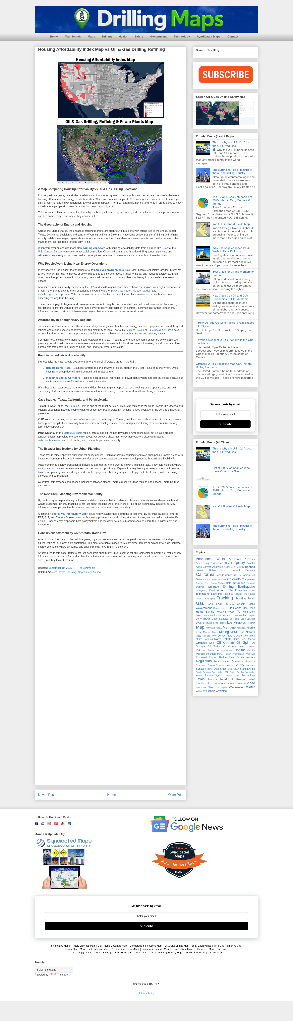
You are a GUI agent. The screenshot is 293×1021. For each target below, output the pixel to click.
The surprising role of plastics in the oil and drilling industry (232, 171)
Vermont (242, 683)
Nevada (206, 636)
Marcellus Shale (73, 432)
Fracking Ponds (245, 598)
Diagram (213, 586)
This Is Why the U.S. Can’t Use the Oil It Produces (231, 144)
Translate (62, 974)
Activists (250, 559)
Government (158, 36)
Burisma (250, 570)
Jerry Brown (203, 618)
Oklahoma (229, 646)
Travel (223, 679)
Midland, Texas (135, 329)
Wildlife (199, 691)
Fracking (224, 597)
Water (250, 687)
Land (243, 619)
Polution (211, 653)
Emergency (201, 590)
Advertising (202, 563)
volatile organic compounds (54, 294)
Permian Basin (77, 405)
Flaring (251, 594)
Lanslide (251, 619)
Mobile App (237, 632)
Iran (240, 615)
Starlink (240, 672)
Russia (229, 665)
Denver (200, 586)
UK (231, 679)
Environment (217, 590)
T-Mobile (227, 675)
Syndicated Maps (208, 36)
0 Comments (87, 567)
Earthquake (246, 586)
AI (226, 563)
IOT (231, 615)
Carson (246, 575)
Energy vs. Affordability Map (69, 513)
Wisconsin (209, 691)
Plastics (251, 650)
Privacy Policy (146, 993)
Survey (209, 675)
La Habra (234, 619)
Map (80, 572)
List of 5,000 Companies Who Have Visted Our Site (231, 469)
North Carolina (204, 639)
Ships (223, 668)
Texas (200, 679)
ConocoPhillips (217, 583)
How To (234, 611)
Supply (199, 675)
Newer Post (46, 794)
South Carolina (203, 672)
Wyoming (221, 691)
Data (228, 583)
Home (54, 36)
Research (237, 661)
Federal (238, 594)
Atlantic (240, 567)
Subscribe (225, 424)
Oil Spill (242, 643)
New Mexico (234, 635)
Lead (199, 622)
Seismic (209, 669)
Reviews (220, 665)
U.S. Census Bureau (50, 251)
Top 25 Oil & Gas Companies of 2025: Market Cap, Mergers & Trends (232, 200)
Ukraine (240, 679)
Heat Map (249, 608)
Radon (223, 657)
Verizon (233, 683)
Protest (213, 657)
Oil (219, 643)
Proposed (201, 657)
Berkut (200, 570)
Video (251, 683)
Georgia (230, 604)
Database (239, 582)
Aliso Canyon (203, 567)
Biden (212, 570)
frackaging (210, 598)
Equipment (241, 590)
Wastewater (236, 687)
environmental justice (50, 468)
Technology (182, 36)
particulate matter (121, 290)
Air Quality (236, 563)
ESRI (252, 590)
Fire (245, 593)
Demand (251, 583)
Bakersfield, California (160, 329)
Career (237, 575)
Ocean (251, 639)
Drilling (107, 36)
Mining (224, 632)
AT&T (234, 567)
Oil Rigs (228, 642)
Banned (250, 566)
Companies (248, 579)
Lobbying (207, 623)
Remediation (221, 661)
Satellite (250, 665)
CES (207, 579)
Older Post (175, 794)
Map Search (73, 36)
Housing (71, 572)
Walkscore (201, 687)
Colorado (234, 579)
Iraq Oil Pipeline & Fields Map (231, 224)
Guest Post (219, 608)
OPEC (242, 646)
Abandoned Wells (210, 559)
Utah (217, 683)
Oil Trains (213, 646)
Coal (224, 579)
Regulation (204, 661)
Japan (252, 615)
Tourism (212, 679)
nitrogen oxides (141, 290)
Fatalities (228, 593)
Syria (218, 675)
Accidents (235, 559)
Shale (216, 669)
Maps (91, 36)
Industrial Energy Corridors (63, 377)
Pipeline (240, 650)
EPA (92, 287)
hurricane (208, 615)
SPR (226, 672)
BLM (223, 570)
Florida (199, 598)
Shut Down (233, 669)
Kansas (223, 618)
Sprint (233, 672)
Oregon (251, 646)
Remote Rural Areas (58, 367)
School (97, 572)
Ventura (224, 683)
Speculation (217, 672)
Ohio (211, 643)
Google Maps (246, 604)
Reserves (250, 661)
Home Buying (205, 611)
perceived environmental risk (112, 269)
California (205, 574)
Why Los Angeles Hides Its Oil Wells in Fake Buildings (231, 249)
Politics (200, 653)
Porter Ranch (224, 654)
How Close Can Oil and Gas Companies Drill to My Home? (231, 297)
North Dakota (223, 639)
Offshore (201, 642)
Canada (219, 575)
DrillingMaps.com (94, 247)
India (225, 615)
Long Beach (219, 623)
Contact (232, 36)
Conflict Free (202, 583)
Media (219, 628)
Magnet (251, 623)
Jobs (215, 618)
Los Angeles (236, 622)
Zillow (165, 247)
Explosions (202, 593)
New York (249, 635)
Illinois (217, 615)
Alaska (251, 563)
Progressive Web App (243, 654)
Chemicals (216, 579)
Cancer (229, 575)
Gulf (229, 607)
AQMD (227, 567)
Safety (139, 36)
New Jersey (218, 635)
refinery (250, 657)
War (210, 687)
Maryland (210, 628)
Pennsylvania (223, 650)
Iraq (245, 615)
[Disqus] (110, 629)
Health (123, 36)
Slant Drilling (247, 668)
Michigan (241, 628)
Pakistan (201, 650)
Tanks (237, 675)
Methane (229, 627)
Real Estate (236, 657)
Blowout (235, 570)
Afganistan (217, 563)
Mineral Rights (210, 632)
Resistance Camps (205, 665)
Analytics (217, 567)
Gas (200, 603)
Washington (221, 687)
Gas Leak (215, 603)
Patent (211, 650)
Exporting (216, 593)
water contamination (49, 440)
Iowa (235, 615)
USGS (210, 683)
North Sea (239, 639)
